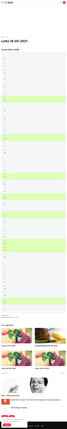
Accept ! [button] (6, 425)
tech (11, 416)
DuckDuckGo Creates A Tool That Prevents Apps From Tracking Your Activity (35, 400)
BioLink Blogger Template (19, 408)
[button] (2, 2)
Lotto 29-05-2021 (42, 368)
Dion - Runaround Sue (10, 396)
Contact (37, 426)
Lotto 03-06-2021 (8, 368)
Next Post (62, 373)
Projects (30, 426)
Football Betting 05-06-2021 (46, 346)
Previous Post (6, 373)
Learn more (16, 421)
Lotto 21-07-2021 (8, 346)
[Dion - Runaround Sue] (33, 385)
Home (3, 37)
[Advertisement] (33, 21)
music (4, 416)
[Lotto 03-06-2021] (16, 358)
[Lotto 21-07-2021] (16, 335)
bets (7, 37)
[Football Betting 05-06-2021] (50, 335)
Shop (42, 426)
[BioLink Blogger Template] (5, 409)
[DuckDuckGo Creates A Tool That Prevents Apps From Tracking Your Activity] (5, 402)
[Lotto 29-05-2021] (50, 358)
